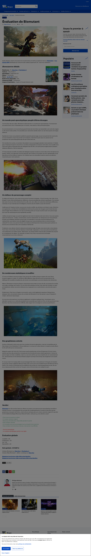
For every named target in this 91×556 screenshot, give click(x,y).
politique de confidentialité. (24, 544)
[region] (45, 545)
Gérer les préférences (18, 548)
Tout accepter (6, 548)
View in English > (6, 553)
